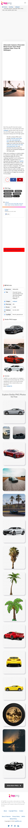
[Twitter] (8, 826)
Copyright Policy (13, 811)
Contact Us (9, 386)
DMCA (23, 816)
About (5, 811)
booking (11, 7)
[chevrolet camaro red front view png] (14, 453)
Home (5, 7)
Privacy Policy (16, 816)
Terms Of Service (6, 816)
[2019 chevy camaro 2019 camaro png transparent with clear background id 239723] (14, 531)
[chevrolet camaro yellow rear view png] (14, 662)
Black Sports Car (8, 191)
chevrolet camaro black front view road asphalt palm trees (14, 140)
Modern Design (8, 196)
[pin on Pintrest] (23, 402)
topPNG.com (18, 821)
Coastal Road (17, 193)
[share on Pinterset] (20, 179)
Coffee (7, 214)
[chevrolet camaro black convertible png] (14, 766)
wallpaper (17, 7)
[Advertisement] (14, 27)
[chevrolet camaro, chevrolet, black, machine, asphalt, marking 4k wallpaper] (14, 346)
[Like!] (7, 180)
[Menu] (25, 2)
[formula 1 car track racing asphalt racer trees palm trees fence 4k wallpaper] (14, 505)
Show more (16, 196)
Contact (21, 811)
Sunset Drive (7, 193)
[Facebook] (13, 180)
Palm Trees (18, 191)
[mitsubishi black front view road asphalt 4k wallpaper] (14, 479)
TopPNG (21, 161)
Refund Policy (13, 818)
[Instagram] (15, 826)
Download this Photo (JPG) (13, 249)
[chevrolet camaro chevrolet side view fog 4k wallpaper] (19, 432)
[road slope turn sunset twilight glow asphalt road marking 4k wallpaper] (14, 740)
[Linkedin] (18, 826)
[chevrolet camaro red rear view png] (14, 635)
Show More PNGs (13, 785)
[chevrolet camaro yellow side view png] (14, 688)
